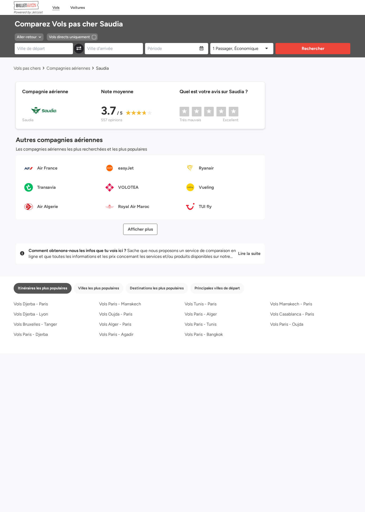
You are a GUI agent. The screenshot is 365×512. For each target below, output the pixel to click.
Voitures (77, 7)
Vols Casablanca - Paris (292, 314)
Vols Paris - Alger (201, 314)
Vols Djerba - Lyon (31, 314)
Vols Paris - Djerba (31, 334)
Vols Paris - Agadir (116, 334)
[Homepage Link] (28, 5)
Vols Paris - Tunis (200, 324)
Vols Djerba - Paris (31, 303)
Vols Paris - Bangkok (204, 334)
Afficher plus (140, 229)
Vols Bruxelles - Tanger (35, 324)
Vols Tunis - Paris (200, 303)
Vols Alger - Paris (115, 324)
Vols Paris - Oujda (286, 324)
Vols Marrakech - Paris (291, 303)
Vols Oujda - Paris (115, 314)
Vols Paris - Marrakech (120, 303)
